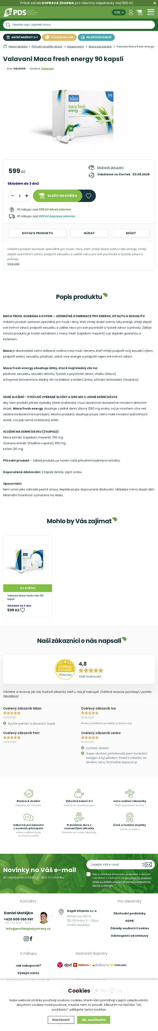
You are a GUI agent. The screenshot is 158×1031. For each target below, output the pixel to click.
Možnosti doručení (110, 167)
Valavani (47, 68)
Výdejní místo (28, 973)
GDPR (129, 921)
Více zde (13, 264)
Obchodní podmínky (129, 913)
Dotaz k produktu (37, 233)
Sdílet (131, 233)
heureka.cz (10, 696)
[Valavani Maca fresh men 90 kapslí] (27, 559)
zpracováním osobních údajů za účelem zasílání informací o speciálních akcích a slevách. (122, 881)
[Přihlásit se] (131, 12)
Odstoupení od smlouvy (129, 936)
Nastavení (61, 1020)
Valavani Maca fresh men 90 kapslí (25, 597)
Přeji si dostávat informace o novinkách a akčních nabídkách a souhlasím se (122, 880)
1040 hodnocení (90, 676)
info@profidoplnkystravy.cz (28, 929)
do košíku (62, 196)
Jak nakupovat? (28, 966)
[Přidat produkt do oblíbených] (22, 610)
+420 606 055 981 (18, 919)
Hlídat (89, 233)
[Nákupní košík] (139, 12)
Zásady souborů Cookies (129, 928)
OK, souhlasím (94, 1020)
